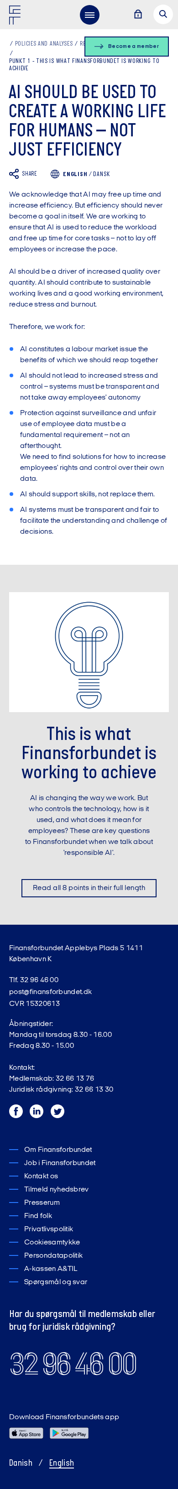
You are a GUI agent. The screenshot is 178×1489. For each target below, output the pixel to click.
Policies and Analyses (44, 44)
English (61, 1463)
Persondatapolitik (53, 1256)
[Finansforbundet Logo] (16, 17)
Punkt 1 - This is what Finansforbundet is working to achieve (84, 65)
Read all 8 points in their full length (89, 888)
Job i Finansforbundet (60, 1163)
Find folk (38, 1216)
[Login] (138, 15)
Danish (20, 1463)
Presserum (42, 1203)
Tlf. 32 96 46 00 (33, 980)
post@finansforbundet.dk (50, 992)
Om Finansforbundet (58, 1150)
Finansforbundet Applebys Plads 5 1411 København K (76, 954)
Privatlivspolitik (48, 1229)
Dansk (101, 174)
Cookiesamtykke (52, 1242)
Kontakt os (41, 1176)
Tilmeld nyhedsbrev (56, 1189)
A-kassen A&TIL (50, 1269)
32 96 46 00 (72, 1364)
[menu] (89, 14)
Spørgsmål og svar (55, 1282)
